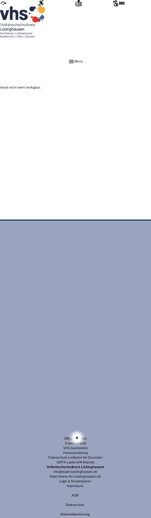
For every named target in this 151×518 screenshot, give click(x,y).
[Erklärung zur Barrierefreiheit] (57, 3)
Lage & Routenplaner (75, 481)
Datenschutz (75, 505)
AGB (75, 495)
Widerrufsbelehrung (75, 514)
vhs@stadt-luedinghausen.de (75, 471)
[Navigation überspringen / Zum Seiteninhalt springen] (19, 3)
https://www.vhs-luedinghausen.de (75, 476)
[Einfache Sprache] (94, 3)
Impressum (75, 486)
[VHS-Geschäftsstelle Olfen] (77, 437)
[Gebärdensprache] (132, 3)
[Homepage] (75, 32)
